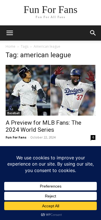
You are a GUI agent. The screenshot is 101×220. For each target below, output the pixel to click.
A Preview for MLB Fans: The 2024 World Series (43, 126)
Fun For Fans (16, 137)
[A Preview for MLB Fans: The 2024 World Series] (50, 90)
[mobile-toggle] (10, 33)
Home (10, 46)
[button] (93, 33)
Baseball (13, 113)
